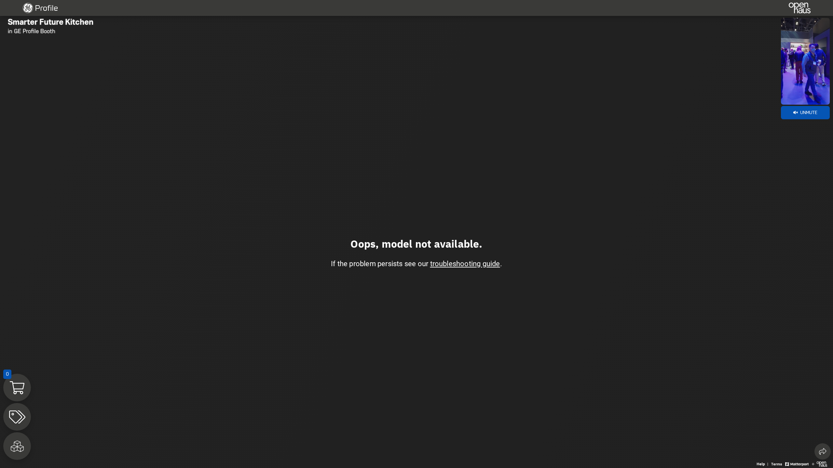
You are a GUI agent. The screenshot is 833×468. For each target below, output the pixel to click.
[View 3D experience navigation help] (763, 464)
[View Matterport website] (796, 464)
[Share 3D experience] (822, 451)
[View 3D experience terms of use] (777, 464)
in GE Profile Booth (31, 31)
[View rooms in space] (17, 446)
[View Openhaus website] (819, 464)
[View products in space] (17, 417)
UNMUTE (808, 112)
